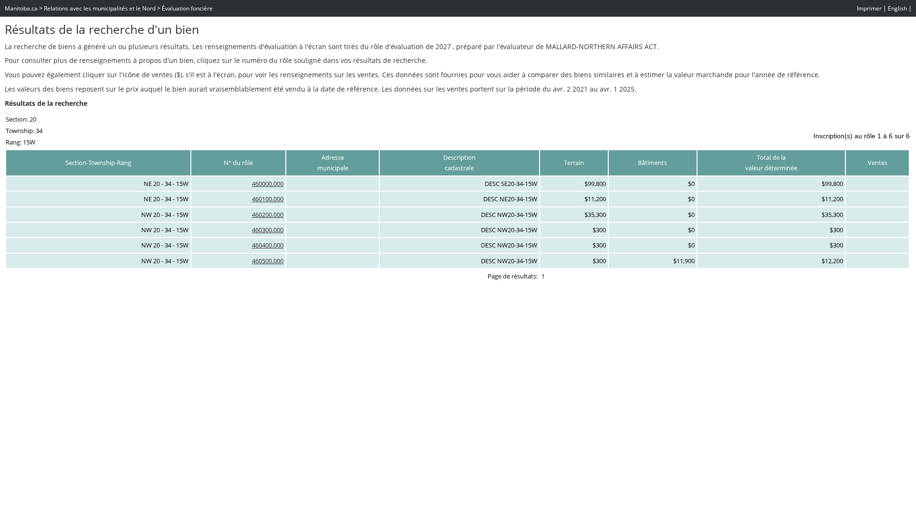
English (897, 8)
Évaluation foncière (187, 8)
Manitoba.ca (21, 8)
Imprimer (869, 8)
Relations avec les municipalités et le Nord (100, 8)
